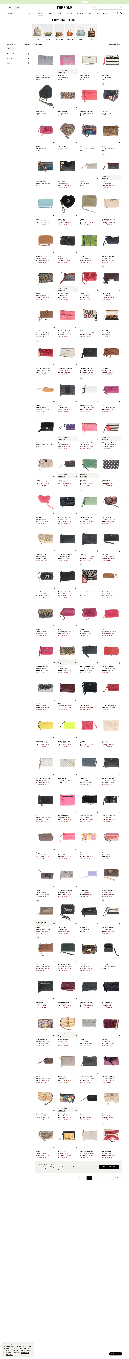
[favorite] (54, 72)
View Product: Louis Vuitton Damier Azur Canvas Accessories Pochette (67, 767)
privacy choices (25, 1352)
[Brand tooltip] (11, 58)
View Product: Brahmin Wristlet (45, 395)
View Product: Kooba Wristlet (45, 879)
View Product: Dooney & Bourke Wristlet (67, 283)
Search (95, 7)
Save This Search (109, 1166)
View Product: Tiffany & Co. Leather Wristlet (111, 954)
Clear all (27, 44)
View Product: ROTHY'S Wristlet (67, 64)
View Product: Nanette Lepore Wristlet (111, 469)
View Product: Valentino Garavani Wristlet (89, 581)
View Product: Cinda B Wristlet (89, 954)
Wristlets (10, 48)
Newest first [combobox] (116, 44)
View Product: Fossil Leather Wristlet (89, 134)
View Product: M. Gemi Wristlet (89, 730)
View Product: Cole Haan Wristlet (45, 245)
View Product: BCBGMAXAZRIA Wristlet (111, 991)
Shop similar (61, 72)
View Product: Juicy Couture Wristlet (45, 99)
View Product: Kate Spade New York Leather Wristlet (89, 99)
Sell (17, 7)
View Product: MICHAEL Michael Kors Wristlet (89, 64)
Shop (10, 7)
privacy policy (9, 1354)
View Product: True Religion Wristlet (111, 99)
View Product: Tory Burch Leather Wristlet (111, 544)
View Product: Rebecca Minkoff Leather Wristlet (67, 805)
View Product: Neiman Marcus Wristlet (111, 1028)
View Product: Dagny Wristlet (45, 842)
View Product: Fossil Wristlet (45, 208)
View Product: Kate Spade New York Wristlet (111, 245)
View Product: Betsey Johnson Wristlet (111, 64)
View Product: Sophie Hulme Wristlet (67, 171)
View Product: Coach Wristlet (45, 134)
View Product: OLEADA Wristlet (45, 506)
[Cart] (121, 13)
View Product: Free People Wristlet (111, 357)
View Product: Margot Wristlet (89, 208)
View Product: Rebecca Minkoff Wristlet (45, 544)
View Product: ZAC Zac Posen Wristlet (111, 283)
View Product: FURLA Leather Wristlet (45, 805)
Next (116, 1177)
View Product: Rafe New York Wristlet (67, 1140)
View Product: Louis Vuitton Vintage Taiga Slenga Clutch (45, 432)
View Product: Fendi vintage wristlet (111, 134)
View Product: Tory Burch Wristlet (89, 469)
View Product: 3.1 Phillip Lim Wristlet (89, 917)
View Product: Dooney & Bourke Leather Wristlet (45, 171)
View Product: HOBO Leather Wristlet (67, 693)
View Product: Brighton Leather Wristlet (89, 320)
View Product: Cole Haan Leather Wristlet (89, 544)
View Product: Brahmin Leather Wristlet (45, 917)
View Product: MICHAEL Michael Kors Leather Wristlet (45, 64)
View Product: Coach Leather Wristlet (45, 320)
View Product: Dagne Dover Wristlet (89, 767)
